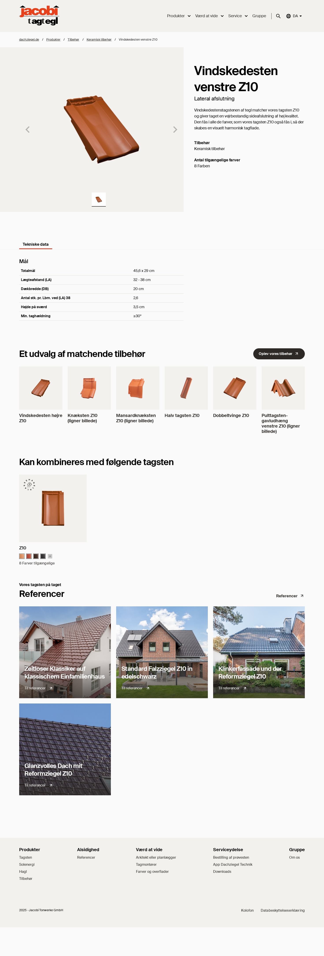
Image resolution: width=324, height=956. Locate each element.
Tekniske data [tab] (36, 244)
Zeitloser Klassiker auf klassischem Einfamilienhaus (64, 673)
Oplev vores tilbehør (275, 353)
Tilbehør (73, 39)
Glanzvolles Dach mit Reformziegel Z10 (53, 770)
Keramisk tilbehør (99, 39)
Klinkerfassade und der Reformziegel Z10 (250, 673)
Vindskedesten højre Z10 (40, 418)
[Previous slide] (28, 129)
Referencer (287, 596)
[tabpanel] (162, 295)
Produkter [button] (176, 16)
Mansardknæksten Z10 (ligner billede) (136, 418)
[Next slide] (174, 129)
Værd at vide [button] (206, 16)
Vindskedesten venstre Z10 (138, 39)
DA (295, 15)
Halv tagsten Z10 (182, 415)
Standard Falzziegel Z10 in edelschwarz (156, 673)
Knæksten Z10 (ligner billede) (82, 418)
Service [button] (235, 16)
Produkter (53, 39)
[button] (99, 199)
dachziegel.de (29, 39)
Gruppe (259, 16)
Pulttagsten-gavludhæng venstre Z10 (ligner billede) (281, 423)
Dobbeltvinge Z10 (231, 415)
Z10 (22, 548)
